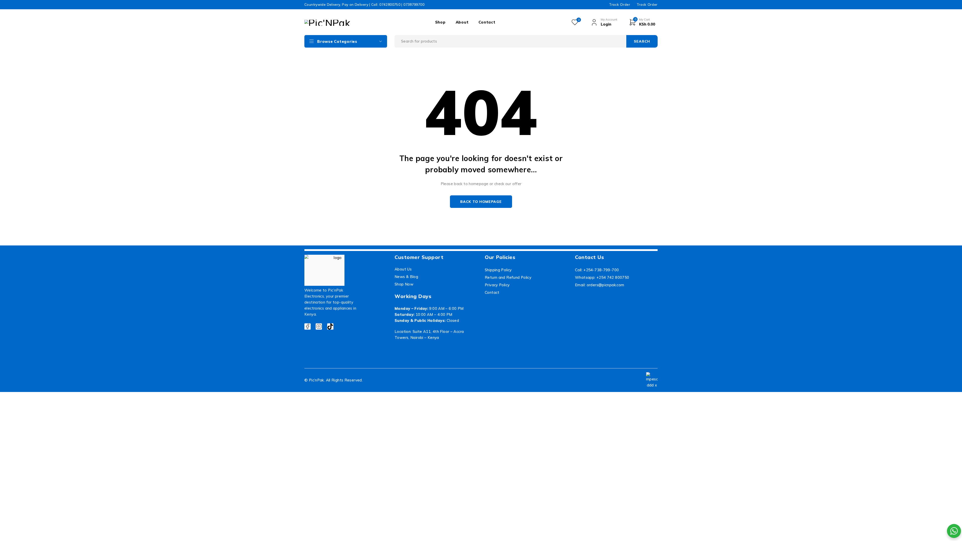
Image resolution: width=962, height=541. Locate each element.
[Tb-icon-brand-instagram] (319, 326)
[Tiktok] (330, 326)
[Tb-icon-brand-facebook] (307, 326)
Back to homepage (481, 201)
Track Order (619, 5)
